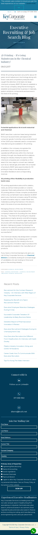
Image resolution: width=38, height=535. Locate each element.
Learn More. (31, 3)
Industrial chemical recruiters (11, 273)
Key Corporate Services (14, 17)
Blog (10, 11)
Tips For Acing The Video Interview (16, 361)
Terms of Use (13, 527)
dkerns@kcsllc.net (19, 412)
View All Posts (18, 42)
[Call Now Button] (33, 531)
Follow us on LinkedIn (19, 384)
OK (19, 7)
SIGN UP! (19, 489)
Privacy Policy (24, 527)
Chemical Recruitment (15, 269)
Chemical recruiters (11, 272)
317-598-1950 (19, 398)
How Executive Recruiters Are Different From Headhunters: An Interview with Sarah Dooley (20, 338)
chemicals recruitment (27, 272)
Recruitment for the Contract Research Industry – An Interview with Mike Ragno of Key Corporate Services (19, 292)
